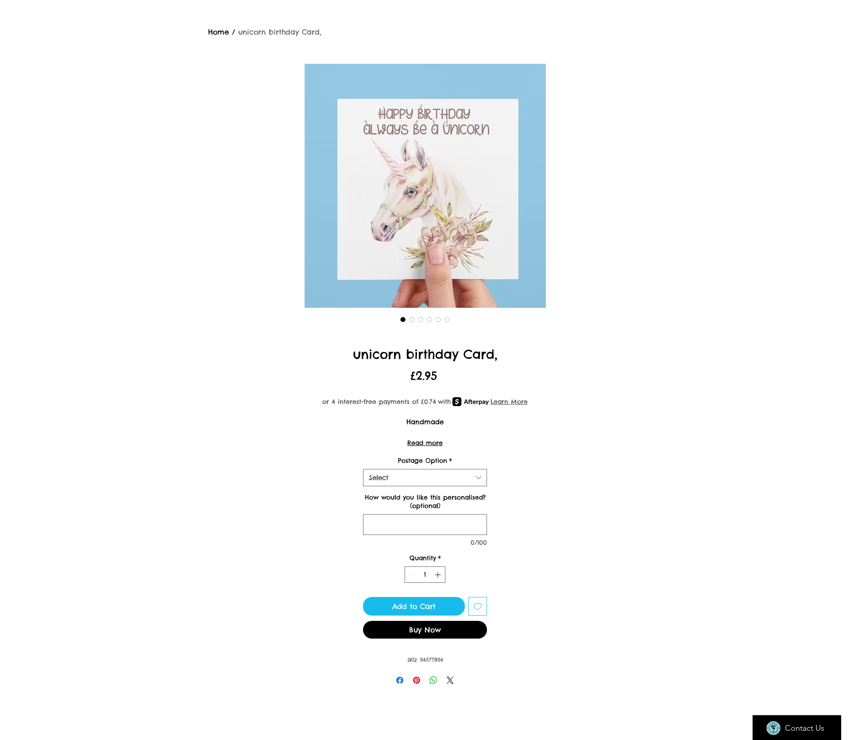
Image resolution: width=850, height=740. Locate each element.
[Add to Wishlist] (477, 606)
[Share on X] (450, 680)
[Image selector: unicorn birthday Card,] (402, 319)
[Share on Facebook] (399, 680)
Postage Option (425, 461)
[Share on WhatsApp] (433, 680)
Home (218, 31)
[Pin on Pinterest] (416, 680)
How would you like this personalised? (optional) (425, 501)
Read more (425, 443)
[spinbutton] (425, 574)
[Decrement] (411, 574)
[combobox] (425, 477)
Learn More (509, 402)
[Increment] (438, 574)
